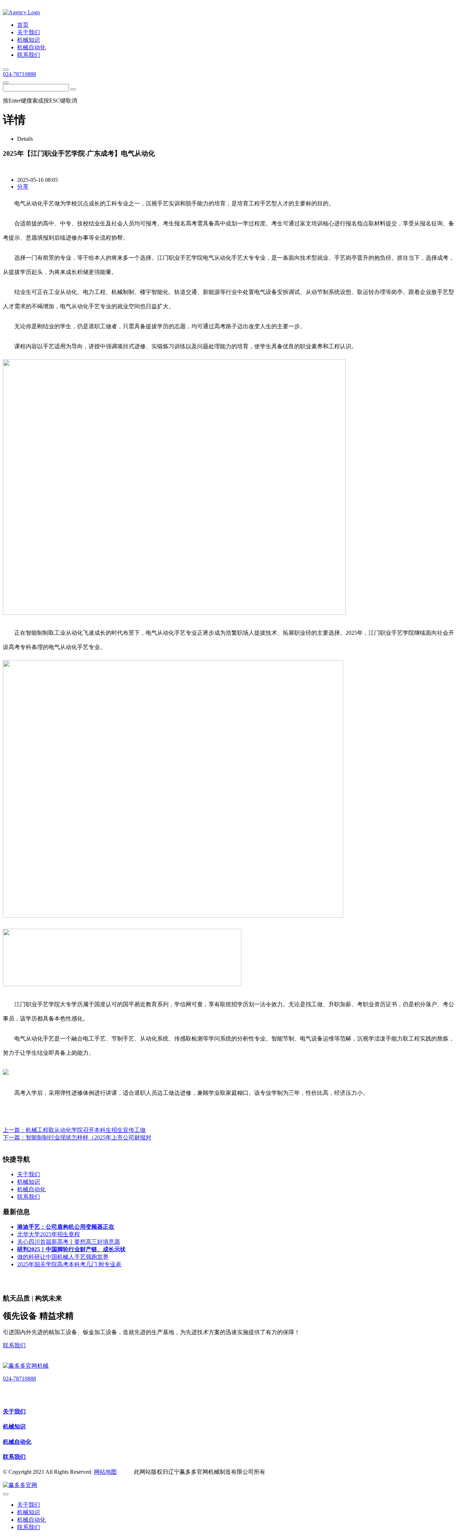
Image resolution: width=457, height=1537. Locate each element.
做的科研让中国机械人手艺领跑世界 (63, 1257)
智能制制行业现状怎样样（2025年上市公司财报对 (88, 1137)
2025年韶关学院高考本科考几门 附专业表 (69, 1264)
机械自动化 (17, 1442)
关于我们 (14, 1411)
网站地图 (105, 1472)
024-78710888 (19, 74)
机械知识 (14, 1426)
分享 (23, 187)
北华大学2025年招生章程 (48, 1234)
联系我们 (14, 1345)
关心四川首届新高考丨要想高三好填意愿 (68, 1242)
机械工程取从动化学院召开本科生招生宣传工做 (86, 1130)
